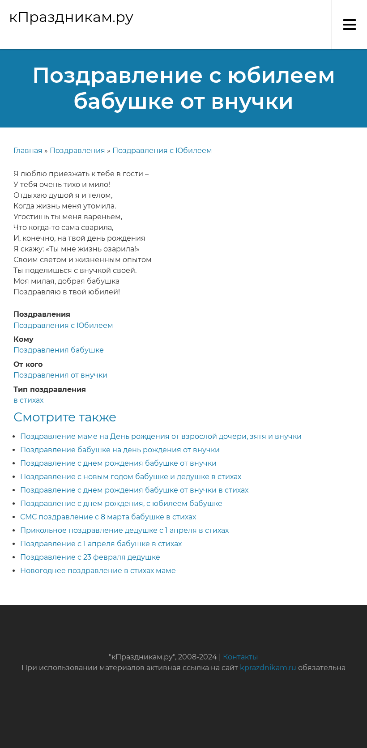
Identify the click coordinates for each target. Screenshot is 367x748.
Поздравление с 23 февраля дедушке (90, 557)
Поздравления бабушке (58, 350)
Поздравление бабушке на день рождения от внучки (120, 450)
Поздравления (77, 150)
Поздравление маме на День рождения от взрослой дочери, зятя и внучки (161, 436)
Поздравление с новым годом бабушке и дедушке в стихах (130, 476)
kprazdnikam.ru (268, 667)
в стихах (28, 400)
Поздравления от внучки (60, 375)
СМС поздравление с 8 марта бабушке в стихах (108, 517)
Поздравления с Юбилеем (162, 150)
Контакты (240, 657)
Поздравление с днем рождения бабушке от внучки (118, 463)
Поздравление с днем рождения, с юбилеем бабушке (121, 503)
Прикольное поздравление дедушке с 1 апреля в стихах (124, 530)
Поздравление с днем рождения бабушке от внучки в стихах (134, 490)
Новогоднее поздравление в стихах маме (98, 570)
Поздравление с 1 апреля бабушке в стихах (101, 544)
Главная (28, 150)
